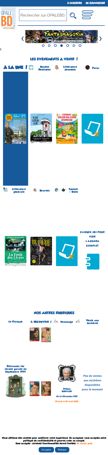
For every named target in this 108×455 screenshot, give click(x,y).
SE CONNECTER (95, 3)
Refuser (62, 449)
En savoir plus (84, 443)
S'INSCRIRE (74, 3)
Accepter (46, 449)
